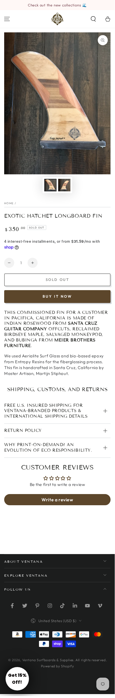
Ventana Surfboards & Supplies (48, 660)
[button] (93, 19)
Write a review (57, 499)
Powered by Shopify (57, 666)
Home (9, 203)
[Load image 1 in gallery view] (50, 185)
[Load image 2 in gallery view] (64, 185)
